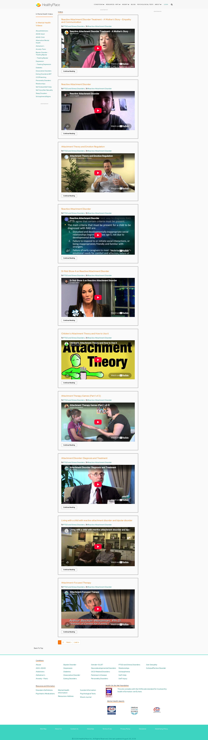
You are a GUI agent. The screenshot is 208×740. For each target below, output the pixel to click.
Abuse (38, 31)
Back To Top (38, 648)
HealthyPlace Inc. (85, 739)
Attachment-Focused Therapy (76, 582)
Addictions (44, 31)
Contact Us (74, 729)
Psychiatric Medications (45, 693)
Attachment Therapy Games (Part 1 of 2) (81, 395)
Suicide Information (88, 690)
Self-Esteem (40, 87)
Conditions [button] (98, 4)
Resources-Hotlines (66, 696)
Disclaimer (142, 729)
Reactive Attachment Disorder (100, 26)
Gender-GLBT (97, 665)
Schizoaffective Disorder (156, 668)
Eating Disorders (41, 74)
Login (166, 4)
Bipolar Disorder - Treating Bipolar (42, 53)
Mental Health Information (63, 691)
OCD (37, 77)
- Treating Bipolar (42, 58)
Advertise (90, 729)
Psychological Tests (145, 4)
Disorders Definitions (44, 690)
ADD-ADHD (41, 668)
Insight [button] (125, 4)
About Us (58, 729)
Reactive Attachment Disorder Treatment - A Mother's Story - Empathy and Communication (96, 20)
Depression (40, 61)
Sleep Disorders (41, 93)
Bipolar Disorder (69, 665)
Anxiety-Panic (41, 49)
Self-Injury (39, 90)
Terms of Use (107, 729)
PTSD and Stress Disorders (74, 26)
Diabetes (39, 68)
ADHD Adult (40, 34)
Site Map (43, 729)
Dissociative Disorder (71, 675)
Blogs (133, 4)
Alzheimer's (40, 46)
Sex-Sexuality (48, 90)
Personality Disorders (43, 80)
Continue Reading (69, 71)
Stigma (48, 96)
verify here (137, 691)
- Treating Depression (43, 64)
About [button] (157, 4)
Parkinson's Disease (99, 675)
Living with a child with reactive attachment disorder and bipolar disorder (96, 520)
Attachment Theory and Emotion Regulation (83, 146)
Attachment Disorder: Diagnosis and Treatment (84, 458)
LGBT (49, 74)
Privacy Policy (125, 729)
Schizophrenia (41, 96)
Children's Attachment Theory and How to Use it (85, 333)
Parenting (42, 77)
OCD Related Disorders (100, 671)
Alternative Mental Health (42, 41)
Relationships (40, 84)
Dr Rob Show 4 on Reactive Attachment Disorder (85, 271)
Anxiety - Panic (42, 678)
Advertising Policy (161, 729)
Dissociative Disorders (43, 71)
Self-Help (48, 87)
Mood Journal (85, 697)
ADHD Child (40, 37)
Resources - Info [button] (112, 4)
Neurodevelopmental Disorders (103, 668)
